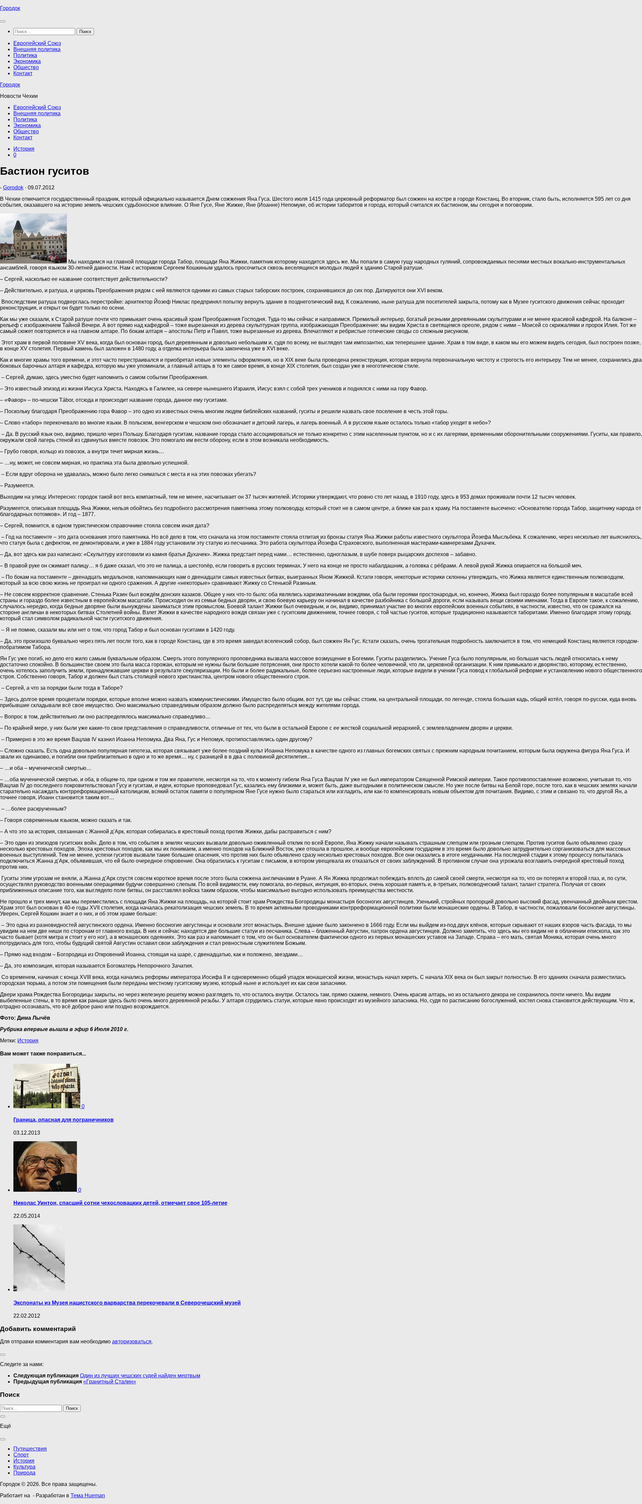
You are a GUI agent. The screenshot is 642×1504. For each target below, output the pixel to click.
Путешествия (30, 1449)
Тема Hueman (88, 1495)
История (23, 149)
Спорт (21, 1455)
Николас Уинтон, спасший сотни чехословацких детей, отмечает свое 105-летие (120, 1203)
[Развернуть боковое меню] (2, 1355)
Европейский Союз (37, 43)
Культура (24, 1467)
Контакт (22, 73)
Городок (10, 8)
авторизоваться (131, 1341)
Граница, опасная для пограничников (63, 1120)
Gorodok (13, 187)
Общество (26, 67)
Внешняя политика (37, 49)
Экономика (27, 61)
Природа (24, 1473)
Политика (25, 55)
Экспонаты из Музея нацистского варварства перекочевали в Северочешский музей (127, 1303)
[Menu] (2, 21)
